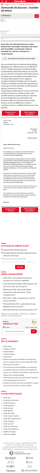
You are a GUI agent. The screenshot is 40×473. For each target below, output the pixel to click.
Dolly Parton (7, 346)
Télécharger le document (29, 113)
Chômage (24, 314)
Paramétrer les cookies (23, 447)
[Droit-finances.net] (29, 462)
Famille (4, 316)
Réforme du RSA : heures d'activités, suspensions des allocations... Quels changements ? (17, 292)
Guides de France (9, 403)
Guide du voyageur (9, 434)
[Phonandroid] (29, 470)
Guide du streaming (10, 426)
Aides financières (12, 274)
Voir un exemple (31, 327)
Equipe (18, 443)
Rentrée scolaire (9, 354)
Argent (7, 5)
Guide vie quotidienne (11, 429)
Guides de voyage (9, 432)
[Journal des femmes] (10, 458)
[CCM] (29, 458)
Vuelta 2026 (7, 357)
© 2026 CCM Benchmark (30, 449)
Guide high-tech (9, 405)
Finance (7, 327)
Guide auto (7, 398)
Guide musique (8, 421)
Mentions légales (7, 449)
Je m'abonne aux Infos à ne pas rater (21, 58)
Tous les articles (16, 445)
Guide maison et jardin (11, 416)
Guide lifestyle (8, 411)
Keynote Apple (8, 352)
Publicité (34, 443)
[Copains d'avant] (10, 466)
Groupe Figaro (17, 449)
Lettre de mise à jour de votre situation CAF (20, 310)
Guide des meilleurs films (12, 419)
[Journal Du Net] (10, 462)
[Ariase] (10, 470)
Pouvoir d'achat (15, 316)
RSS (23, 445)
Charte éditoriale (26, 443)
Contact (9, 445)
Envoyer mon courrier (10, 113)
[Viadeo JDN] (29, 466)
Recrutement (30, 445)
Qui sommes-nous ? (9, 443)
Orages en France (9, 349)
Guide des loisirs (9, 413)
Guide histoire (8, 408)
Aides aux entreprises (9, 314)
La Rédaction (6, 15)
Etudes (32, 314)
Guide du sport (8, 424)
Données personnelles (9, 447)
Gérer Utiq (34, 447)
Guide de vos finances (25, 5)
